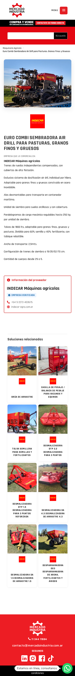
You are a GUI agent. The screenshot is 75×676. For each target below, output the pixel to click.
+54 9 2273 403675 (22, 302)
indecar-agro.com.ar (22, 307)
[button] (67, 668)
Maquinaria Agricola (12, 48)
